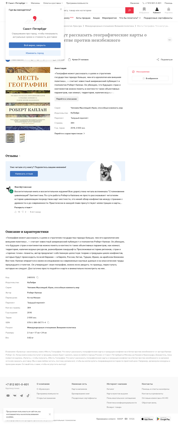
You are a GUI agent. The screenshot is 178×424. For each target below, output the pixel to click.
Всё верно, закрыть (35, 45)
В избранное (152, 78)
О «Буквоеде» (43, 389)
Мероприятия (109, 17)
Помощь (168, 3)
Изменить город (35, 53)
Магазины (35, 3)
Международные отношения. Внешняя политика (51, 327)
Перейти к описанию (66, 99)
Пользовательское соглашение (121, 398)
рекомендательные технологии (61, 420)
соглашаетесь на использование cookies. (22, 415)
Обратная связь (149, 402)
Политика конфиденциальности (122, 402)
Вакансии (134, 3)
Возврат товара (114, 407)
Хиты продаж (83, 17)
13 (19, 212)
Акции (96, 17)
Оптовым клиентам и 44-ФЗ (155, 398)
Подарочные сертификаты (158, 17)
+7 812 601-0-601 (17, 384)
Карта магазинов (79, 389)
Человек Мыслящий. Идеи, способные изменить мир (97, 108)
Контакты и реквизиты (152, 393)
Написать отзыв (24, 173)
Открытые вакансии (46, 398)
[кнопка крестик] (61, 9)
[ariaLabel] (49, 414)
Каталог (110, 389)
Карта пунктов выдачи (117, 393)
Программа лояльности (47, 393)
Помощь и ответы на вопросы (155, 389)
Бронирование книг (81, 393)
